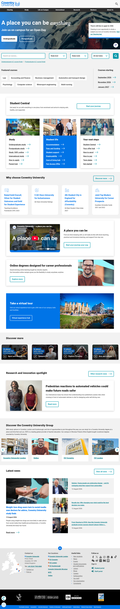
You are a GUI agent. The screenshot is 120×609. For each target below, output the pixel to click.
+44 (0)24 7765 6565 (35, 566)
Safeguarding (77, 576)
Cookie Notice (76, 607)
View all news (101, 472)
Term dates (87, 160)
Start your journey (93, 106)
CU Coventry (53, 560)
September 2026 (104, 77)
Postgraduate (27, 39)
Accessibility (34, 607)
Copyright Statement (43, 607)
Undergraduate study (17, 145)
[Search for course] (116, 56)
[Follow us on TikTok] (115, 556)
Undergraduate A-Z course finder (12, 62)
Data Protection (97, 607)
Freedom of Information (54, 607)
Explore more (17, 279)
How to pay (87, 156)
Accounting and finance (20, 78)
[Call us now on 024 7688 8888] (3, 598)
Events (75, 561)
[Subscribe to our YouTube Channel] (100, 557)
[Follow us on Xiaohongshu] (100, 560)
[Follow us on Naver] (104, 560)
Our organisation (78, 581)
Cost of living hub (53, 160)
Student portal (99, 568)
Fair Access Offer (53, 164)
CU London (53, 563)
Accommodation (52, 145)
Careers (75, 573)
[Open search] (117, 4)
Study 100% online (16, 152)
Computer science (24, 84)
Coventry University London (58, 556)
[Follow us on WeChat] (93, 560)
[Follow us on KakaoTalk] (108, 560)
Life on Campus (43, 10)
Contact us (29, 569)
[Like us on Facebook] (93, 557)
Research (77, 10)
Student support (52, 152)
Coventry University (32, 556)
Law (4, 78)
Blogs (75, 571)
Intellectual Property (67, 607)
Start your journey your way (77, 245)
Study (26, 10)
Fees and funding (53, 148)
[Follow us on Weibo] (97, 560)
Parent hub (13, 164)
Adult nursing (66, 84)
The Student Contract (24, 607)
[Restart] (115, 45)
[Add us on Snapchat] (112, 557)
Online (50, 575)
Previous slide (2, 450)
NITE (49, 572)
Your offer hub (89, 148)
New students (77, 556)
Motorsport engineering (46, 84)
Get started (87, 164)
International (60, 10)
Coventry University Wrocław (58, 569)
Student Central (89, 145)
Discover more (101, 178)
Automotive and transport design (72, 78)
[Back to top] (60, 548)
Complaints (77, 583)
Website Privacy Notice (86, 607)
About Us (110, 10)
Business (93, 10)
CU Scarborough (54, 566)
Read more (52, 404)
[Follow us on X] (97, 557)
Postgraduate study (17, 148)
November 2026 (104, 82)
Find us (28, 572)
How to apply (14, 160)
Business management (44, 78)
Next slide (117, 450)
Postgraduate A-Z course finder (35, 62)
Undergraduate (9, 39)
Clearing (10, 10)
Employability (51, 156)
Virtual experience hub (21, 318)
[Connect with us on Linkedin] (108, 557)
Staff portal (98, 571)
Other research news (98, 374)
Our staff (76, 578)
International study (16, 156)
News (75, 559)
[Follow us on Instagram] (104, 557)
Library (75, 568)
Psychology (7, 84)
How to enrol (88, 152)
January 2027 (103, 87)
